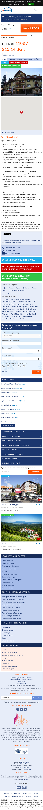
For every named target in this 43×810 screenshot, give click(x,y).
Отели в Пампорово (9, 569)
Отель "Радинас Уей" (8, 418)
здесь (24, 4)
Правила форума (8, 669)
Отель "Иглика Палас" (8, 409)
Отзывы (11, 59)
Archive (36, 793)
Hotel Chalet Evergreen (19, 306)
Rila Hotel (5, 314)
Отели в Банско (7, 561)
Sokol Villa (5, 316)
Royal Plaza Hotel (17, 314)
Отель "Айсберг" (6, 405)
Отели (4, 638)
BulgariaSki (21, 681)
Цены (19, 59)
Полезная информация (11, 463)
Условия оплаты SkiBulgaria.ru (12, 655)
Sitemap (7, 796)
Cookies (28, 796)
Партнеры (5, 663)
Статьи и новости (8, 641)
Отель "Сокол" (5, 392)
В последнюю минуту (18, 62)
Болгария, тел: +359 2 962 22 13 (21, 678)
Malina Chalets (31, 309)
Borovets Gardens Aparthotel (20, 299)
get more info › (24, 779)
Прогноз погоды (7, 635)
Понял (31, 4)
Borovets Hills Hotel (8, 302)
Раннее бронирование (11, 66)
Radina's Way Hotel (29, 311)
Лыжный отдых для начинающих (13, 602)
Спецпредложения (8, 585)
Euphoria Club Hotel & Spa (27, 302)
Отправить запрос (13, 253)
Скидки (5, 62)
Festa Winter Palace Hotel (10, 304)
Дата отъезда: (7, 355)
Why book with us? (18, 796)
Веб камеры (6, 627)
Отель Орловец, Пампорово (12, 580)
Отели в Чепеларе (8, 577)
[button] (21, 112)
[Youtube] (25, 709)
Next (40, 82)
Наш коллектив (7, 660)
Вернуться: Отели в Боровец (31, 240)
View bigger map (8, 132)
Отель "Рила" (5, 422)
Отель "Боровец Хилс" (8, 388)
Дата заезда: (7, 348)
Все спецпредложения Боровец (18, 260)
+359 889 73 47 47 (12, 248)
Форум (4, 571)
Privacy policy (27, 793)
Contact (36, 796)
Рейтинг (37, 59)
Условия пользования (9, 652)
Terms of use (8, 793)
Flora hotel (5, 306)
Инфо (4, 59)
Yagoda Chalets (28, 316)
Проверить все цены (8, 55)
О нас (4, 650)
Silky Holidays (24, 762)
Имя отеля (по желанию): (11, 340)
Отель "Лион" (5, 413)
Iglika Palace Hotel (8, 309)
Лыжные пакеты (7, 582)
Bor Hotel (5, 299)
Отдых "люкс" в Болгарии (11, 607)
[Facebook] (17, 709)
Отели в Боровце (8, 563)
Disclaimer (17, 793)
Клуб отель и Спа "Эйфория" (10, 401)
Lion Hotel (20, 309)
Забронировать (31, 28)
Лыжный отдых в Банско (10, 610)
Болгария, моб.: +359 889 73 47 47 (21, 679)
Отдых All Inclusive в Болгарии (13, 599)
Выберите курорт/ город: (11, 333)
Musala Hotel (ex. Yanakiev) (11, 311)
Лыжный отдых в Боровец (11, 616)
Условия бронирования (10, 666)
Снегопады (6, 633)
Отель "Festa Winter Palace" (9, 384)
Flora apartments (27, 304)
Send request (21, 683)
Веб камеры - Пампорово (10, 566)
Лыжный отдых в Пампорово (12, 613)
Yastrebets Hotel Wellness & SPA (13, 319)
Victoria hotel (16, 316)
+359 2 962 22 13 (10, 250)
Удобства (28, 59)
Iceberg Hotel (33, 306)
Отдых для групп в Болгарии (12, 605)
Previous (3, 82)
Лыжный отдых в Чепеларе (11, 618)
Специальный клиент (9, 658)
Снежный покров (8, 588)
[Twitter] (21, 709)
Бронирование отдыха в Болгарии (14, 597)
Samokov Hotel (30, 314)
